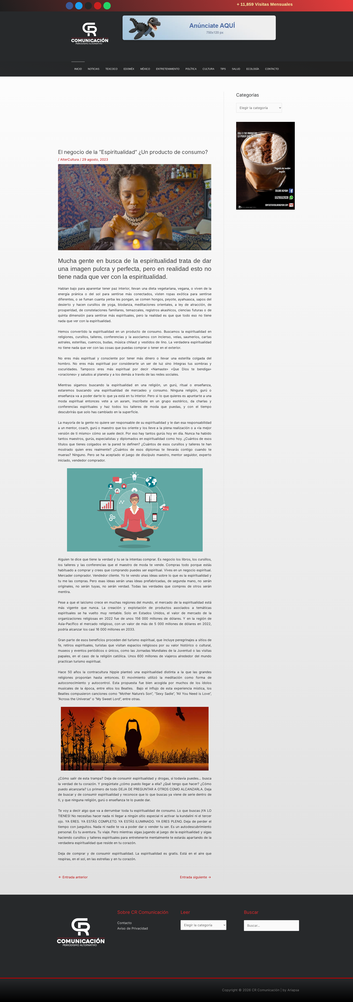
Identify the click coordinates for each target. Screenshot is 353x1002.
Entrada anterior (73, 877)
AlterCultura (69, 159)
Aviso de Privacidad (132, 928)
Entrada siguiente (195, 877)
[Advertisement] (134, 120)
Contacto (124, 923)
